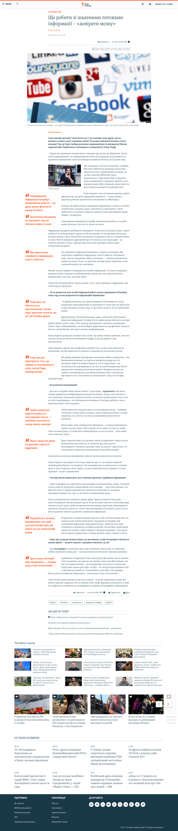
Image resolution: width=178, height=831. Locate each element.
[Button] (103, 42)
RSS (16, 817)
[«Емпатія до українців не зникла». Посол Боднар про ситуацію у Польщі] (22, 653)
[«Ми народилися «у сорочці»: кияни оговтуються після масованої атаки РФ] (108, 704)
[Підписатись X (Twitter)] (103, 804)
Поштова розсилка (22, 813)
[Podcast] (137, 804)
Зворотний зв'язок (60, 822)
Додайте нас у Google (164, 4)
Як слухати (19, 803)
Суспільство (54, 12)
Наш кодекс (57, 808)
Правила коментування (24, 822)
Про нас (55, 803)
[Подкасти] (143, 4)
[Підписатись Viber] (120, 804)
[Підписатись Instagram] (114, 804)
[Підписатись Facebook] (91, 804)
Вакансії (55, 817)
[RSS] (131, 804)
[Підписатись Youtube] (108, 804)
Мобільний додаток (22, 808)
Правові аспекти (59, 813)
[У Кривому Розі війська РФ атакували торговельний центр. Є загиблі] (32, 704)
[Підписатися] (143, 804)
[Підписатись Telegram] (125, 804)
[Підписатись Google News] (97, 804)
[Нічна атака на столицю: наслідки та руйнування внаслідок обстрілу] (146, 704)
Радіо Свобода (54, 30)
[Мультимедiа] (150, 4)
